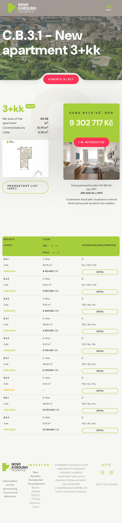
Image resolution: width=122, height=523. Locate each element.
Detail (100, 271)
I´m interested (91, 142)
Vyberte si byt (61, 79)
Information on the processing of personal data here (10, 488)
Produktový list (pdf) (22, 187)
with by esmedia (107, 484)
